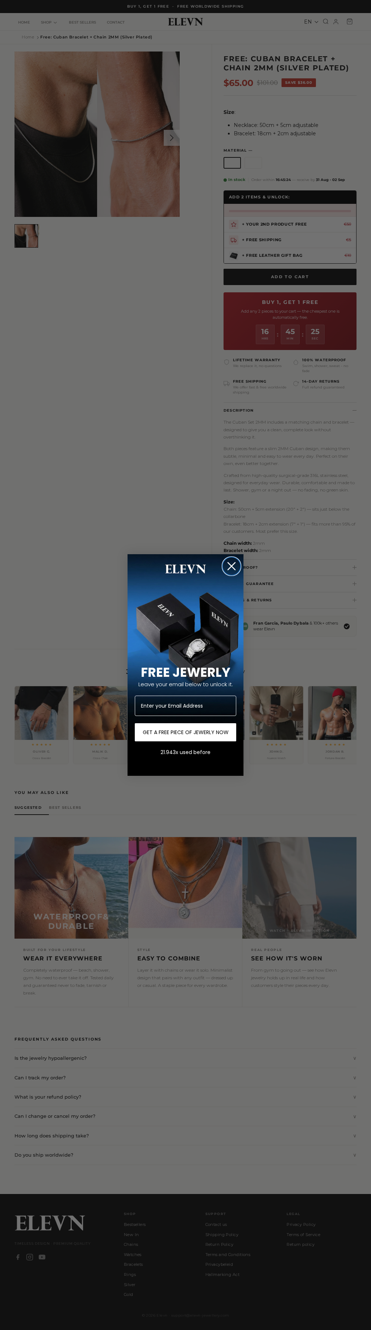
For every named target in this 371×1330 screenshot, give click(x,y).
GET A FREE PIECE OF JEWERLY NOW (186, 732)
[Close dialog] (231, 566)
